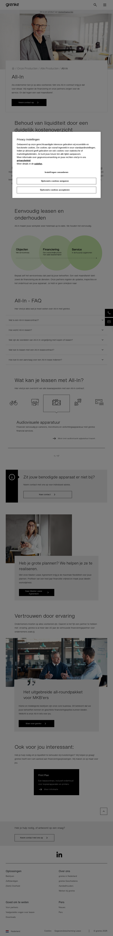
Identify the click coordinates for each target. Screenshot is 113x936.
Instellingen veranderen (56, 172)
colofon (38, 164)
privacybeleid (23, 160)
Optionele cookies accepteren (55, 190)
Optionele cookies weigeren (55, 181)
